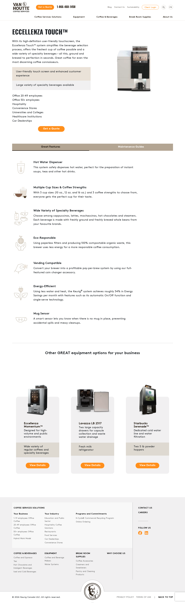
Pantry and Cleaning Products (85, 573)
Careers (143, 513)
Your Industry (52, 514)
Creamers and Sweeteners (82, 566)
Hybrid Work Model (22, 539)
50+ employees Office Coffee (24, 533)
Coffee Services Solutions (47, 17)
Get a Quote (45, 7)
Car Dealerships (52, 539)
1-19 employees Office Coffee (24, 519)
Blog (110, 7)
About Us (168, 17)
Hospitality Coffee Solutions (53, 526)
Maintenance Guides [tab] (131, 147)
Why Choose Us (116, 553)
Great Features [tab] (50, 147)
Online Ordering (83, 522)
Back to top (165, 597)
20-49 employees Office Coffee (25, 526)
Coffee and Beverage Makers (54, 559)
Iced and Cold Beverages (25, 572)
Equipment (79, 17)
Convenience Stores (54, 543)
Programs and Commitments (91, 514)
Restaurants (50, 532)
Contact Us (119, 7)
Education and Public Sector (54, 519)
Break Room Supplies (140, 17)
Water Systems (52, 564)
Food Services (51, 535)
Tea (15, 561)
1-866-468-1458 (66, 6)
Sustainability (133, 7)
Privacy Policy (125, 597)
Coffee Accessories (84, 561)
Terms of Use (143, 597)
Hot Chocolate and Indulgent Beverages (23, 566)
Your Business (21, 514)
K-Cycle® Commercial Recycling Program (95, 518)
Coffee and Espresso (23, 558)
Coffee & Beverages (107, 17)
